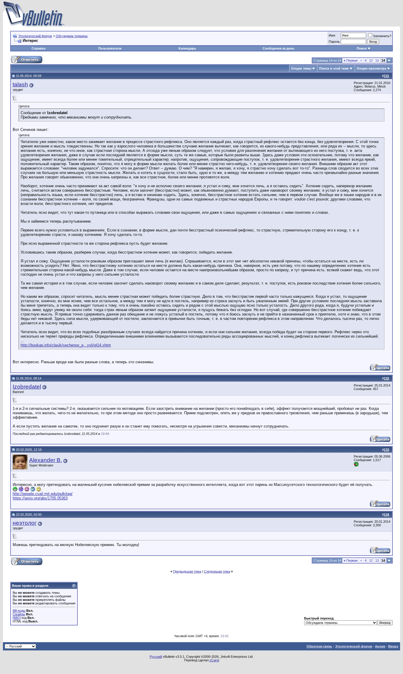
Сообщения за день (278, 48)
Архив (380, 646)
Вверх (393, 646)
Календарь (187, 48)
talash (20, 84)
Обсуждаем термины (72, 36)
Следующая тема (217, 571)
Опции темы (301, 68)
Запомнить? (382, 36)
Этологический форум (35, 36)
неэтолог (25, 523)
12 (371, 60)
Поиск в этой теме (334, 68)
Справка (38, 48)
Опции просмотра (371, 68)
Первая (351, 60)
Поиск (362, 48)
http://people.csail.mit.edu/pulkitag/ (43, 493)
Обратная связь (319, 646)
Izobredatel (27, 387)
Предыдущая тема (187, 571)
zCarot (214, 660)
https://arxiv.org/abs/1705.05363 (40, 498)
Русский (156, 656)
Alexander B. (45, 460)
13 (377, 60)
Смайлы (19, 614)
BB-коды (19, 610)
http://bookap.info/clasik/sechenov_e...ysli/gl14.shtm (66, 345)
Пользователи (110, 48)
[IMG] (17, 617)
